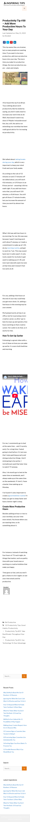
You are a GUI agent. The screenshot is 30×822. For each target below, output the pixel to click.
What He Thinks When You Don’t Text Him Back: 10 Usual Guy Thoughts (13, 713)
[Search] (24, 676)
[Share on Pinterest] (11, 42)
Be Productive (10, 622)
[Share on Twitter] (7, 42)
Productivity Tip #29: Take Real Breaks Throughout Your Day (13, 634)
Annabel (5, 587)
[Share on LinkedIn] (14, 42)
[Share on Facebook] (4, 42)
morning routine (13, 248)
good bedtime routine (17, 496)
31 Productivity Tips (13, 625)
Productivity (13, 628)
